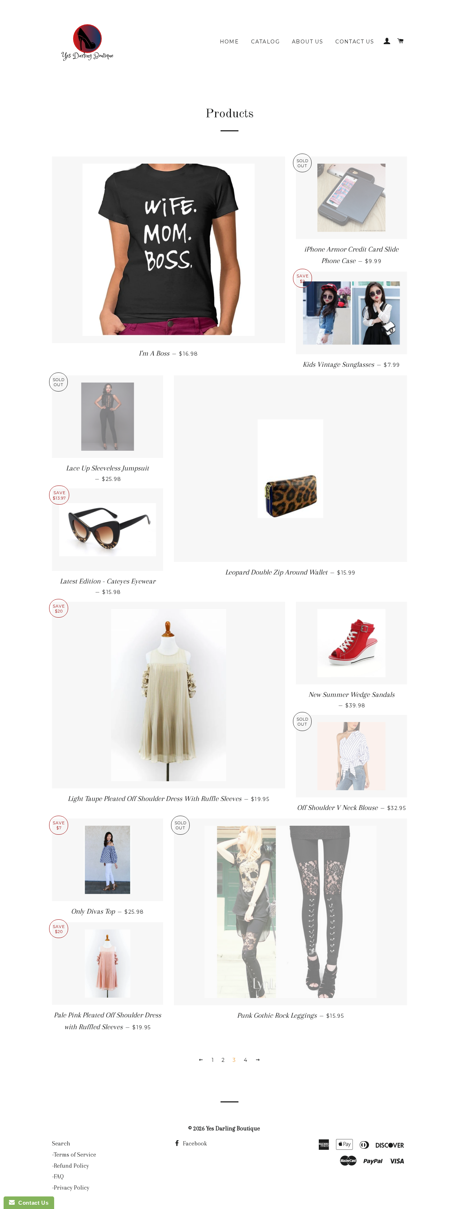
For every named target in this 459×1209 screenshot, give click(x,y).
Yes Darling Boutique (233, 1128)
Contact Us (354, 41)
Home (229, 41)
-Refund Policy (70, 1165)
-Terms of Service (74, 1154)
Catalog (265, 41)
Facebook (194, 1143)
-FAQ (58, 1176)
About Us (307, 41)
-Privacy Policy (70, 1187)
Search (61, 1143)
